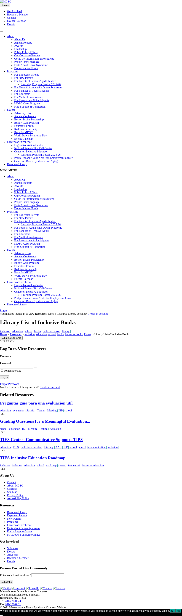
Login (3, 310)
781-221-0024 (13, 600)
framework (74, 465)
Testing (41, 410)
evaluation (18, 410)
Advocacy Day (22, 113)
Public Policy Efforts (26, 52)
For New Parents (23, 77)
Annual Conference (25, 116)
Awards (18, 45)
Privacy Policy (15, 495)
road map (51, 465)
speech (82, 447)
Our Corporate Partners (27, 55)
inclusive (5, 465)
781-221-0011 (13, 604)
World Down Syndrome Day (30, 135)
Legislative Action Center (28, 145)
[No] (1, 615)
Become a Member (17, 14)
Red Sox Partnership (25, 129)
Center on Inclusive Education (31, 151)
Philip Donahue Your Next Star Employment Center (43, 157)
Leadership (20, 49)
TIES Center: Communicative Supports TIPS (41, 439)
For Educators (22, 93)
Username (5, 356)
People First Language (26, 61)
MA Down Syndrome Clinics (23, 534)
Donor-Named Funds (26, 68)
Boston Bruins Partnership (29, 119)
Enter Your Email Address (15, 575)
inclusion (5, 331)
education (17, 331)
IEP (60, 410)
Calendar (12, 488)
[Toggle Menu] (1, 31)
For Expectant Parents (26, 74)
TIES (16, 447)
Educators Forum (24, 125)
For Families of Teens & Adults (31, 90)
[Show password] (35, 367)
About (10, 36)
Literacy (48, 447)
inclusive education (31, 447)
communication (97, 447)
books (37, 331)
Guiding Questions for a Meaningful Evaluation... (45, 421)
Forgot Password (9, 383)
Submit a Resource (11, 338)
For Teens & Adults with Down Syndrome (38, 87)
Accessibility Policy (18, 498)
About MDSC (15, 485)
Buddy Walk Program (26, 122)
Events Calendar (16, 20)
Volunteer (12, 548)
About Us (19, 39)
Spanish (30, 410)
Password (5, 363)
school (28, 331)
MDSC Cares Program (27, 103)
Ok (172, 611)
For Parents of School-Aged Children (35, 81)
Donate (5, 5)
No (178, 611)
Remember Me (12, 370)
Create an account (98, 313)
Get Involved (14, 11)
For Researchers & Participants (31, 100)
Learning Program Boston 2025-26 (41, 84)
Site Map (12, 491)
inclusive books (51, 331)
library (65, 331)
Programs (12, 71)
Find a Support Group (19, 531)
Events (11, 109)
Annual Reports (23, 42)
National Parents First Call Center (33, 148)
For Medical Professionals (28, 97)
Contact (11, 17)
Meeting (52, 410)
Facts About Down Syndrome (31, 65)
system (62, 465)
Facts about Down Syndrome (23, 528)
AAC (58, 447)
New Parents (14, 518)
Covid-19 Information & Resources (34, 58)
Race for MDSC (23, 132)
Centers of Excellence (19, 141)
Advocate (12, 554)
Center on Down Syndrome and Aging (36, 161)
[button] (8, 170)
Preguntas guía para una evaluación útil (36, 403)
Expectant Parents (17, 515)
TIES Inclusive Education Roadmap (32, 458)
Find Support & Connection (30, 106)
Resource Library (17, 164)
